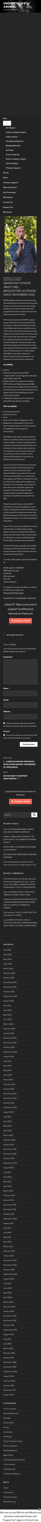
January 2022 (8, 1200)
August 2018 (8, 1376)
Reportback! (8, 1455)
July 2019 (7, 1339)
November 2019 (9, 1321)
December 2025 (10, 982)
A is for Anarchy (12, 155)
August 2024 (8, 1057)
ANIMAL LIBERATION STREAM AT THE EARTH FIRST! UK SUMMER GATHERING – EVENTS (20, 839)
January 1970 (8, 1395)
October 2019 (8, 1325)
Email (6, 700)
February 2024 (9, 1084)
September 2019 (10, 1330)
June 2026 (7, 955)
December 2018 (9, 1362)
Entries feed (8, 1492)
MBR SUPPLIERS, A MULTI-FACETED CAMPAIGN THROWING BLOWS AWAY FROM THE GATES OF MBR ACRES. (20, 923)
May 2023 (7, 1126)
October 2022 (9, 1158)
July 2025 (7, 1006)
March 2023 (8, 1135)
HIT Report (10, 128)
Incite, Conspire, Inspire (16, 132)
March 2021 (8, 1246)
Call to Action (11, 137)
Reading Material (13, 146)
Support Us (8, 207)
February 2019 (9, 1353)
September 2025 (10, 996)
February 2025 (9, 1029)
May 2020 (7, 1293)
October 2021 (8, 1214)
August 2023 (8, 1112)
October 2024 (9, 1047)
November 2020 (10, 1265)
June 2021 (7, 1233)
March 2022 (8, 1191)
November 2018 (9, 1367)
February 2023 (9, 1140)
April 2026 (7, 964)
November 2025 (10, 987)
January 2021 (8, 1256)
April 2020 (7, 1297)
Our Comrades (9, 192)
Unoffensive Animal (14, 5)
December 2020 (10, 1260)
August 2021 (8, 1223)
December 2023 (10, 1094)
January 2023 (8, 1145)
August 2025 (8, 1001)
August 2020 (8, 1279)
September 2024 (10, 1052)
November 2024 (10, 1043)
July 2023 (7, 1117)
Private (6, 731)
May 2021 (7, 1237)
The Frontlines (12, 163)
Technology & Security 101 (14, 1460)
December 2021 (9, 1205)
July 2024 (7, 1061)
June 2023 (7, 1121)
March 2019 (8, 1348)
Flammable (7, 1432)
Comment (8, 657)
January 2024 (8, 1089)
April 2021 (7, 1242)
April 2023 (7, 1131)
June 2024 (7, 1066)
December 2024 (10, 1038)
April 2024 (7, 1075)
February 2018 (9, 1381)
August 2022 (8, 1168)
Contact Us (8, 202)
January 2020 (8, 1311)
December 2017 (9, 1390)
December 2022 (10, 1149)
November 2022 (10, 1154)
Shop (5, 178)
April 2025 (7, 1019)
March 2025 (8, 1024)
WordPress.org (9, 1502)
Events (6, 1427)
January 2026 (8, 978)
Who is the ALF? (10, 187)
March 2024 (8, 1080)
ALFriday (10, 150)
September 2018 (10, 1372)
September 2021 (10, 1219)
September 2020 (10, 1274)
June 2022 (7, 1177)
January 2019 (8, 1358)
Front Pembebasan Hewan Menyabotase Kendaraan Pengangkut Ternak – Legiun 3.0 (19, 882)
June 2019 (7, 1344)
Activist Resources (10, 1413)
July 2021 (7, 1228)
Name (6, 688)
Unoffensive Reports (14, 141)
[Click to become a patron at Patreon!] (20, 624)
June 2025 (7, 1010)
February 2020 (9, 1307)
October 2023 (9, 1103)
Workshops (8, 197)
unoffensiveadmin (12, 280)
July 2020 (7, 1283)
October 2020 (9, 1270)
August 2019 (8, 1334)
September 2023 (10, 1107)
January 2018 (8, 1385)
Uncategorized (9, 1469)
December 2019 (9, 1316)
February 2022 (9, 1195)
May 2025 (7, 1015)
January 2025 (8, 1033)
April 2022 (7, 1186)
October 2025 (9, 992)
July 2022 (7, 1172)
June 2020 (7, 1288)
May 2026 (7, 959)
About (6, 173)
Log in (5, 1488)
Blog (5, 118)
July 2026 (7, 950)
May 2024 (7, 1070)
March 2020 (8, 1302)
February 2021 (9, 1251)
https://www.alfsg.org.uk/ (13, 593)
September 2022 (10, 1163)
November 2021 (9, 1209)
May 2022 (7, 1182)
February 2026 (9, 973)
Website (6, 712)
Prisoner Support (13, 168)
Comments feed (10, 1497)
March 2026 (8, 969)
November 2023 (10, 1098)
